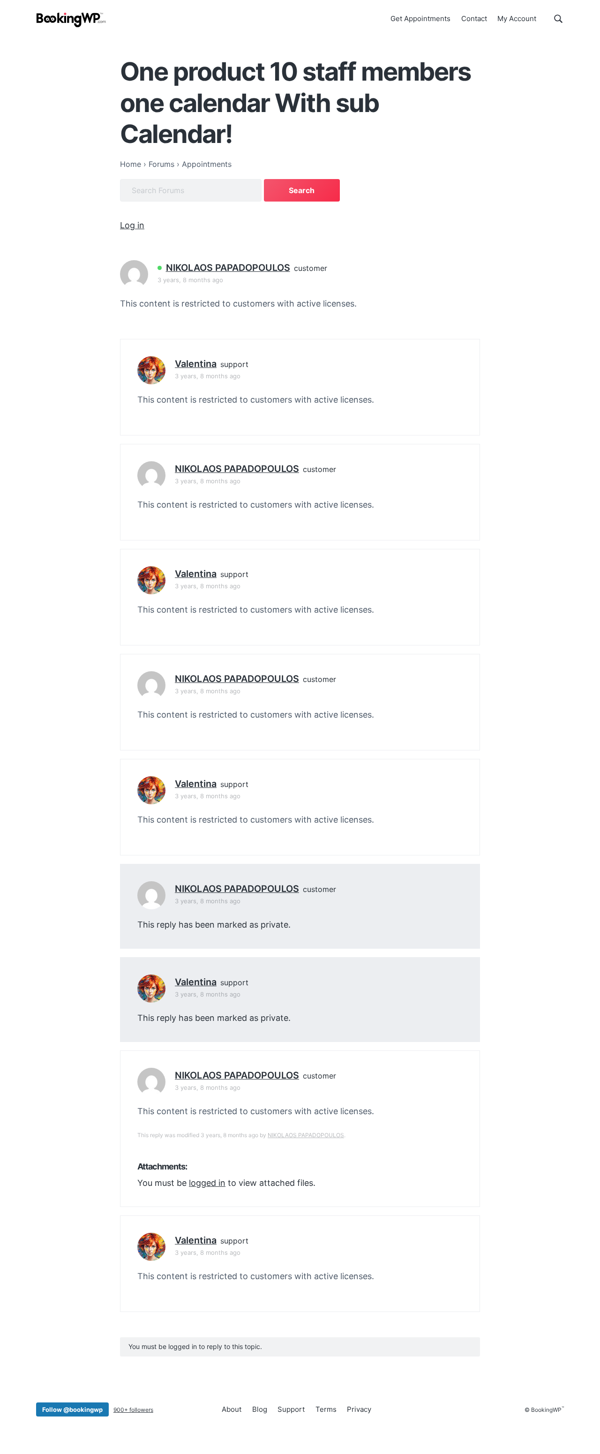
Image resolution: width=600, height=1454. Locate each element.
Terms (326, 1409)
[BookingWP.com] (71, 20)
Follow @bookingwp (72, 1409)
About (231, 1409)
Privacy (359, 1409)
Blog (259, 1409)
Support (291, 1409)
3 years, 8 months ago (190, 280)
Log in (132, 225)
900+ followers (133, 1409)
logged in (207, 1183)
